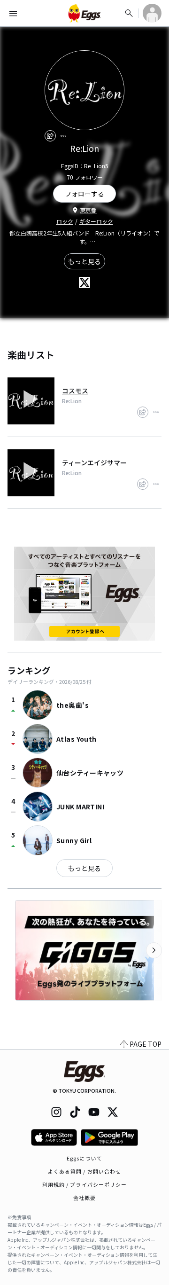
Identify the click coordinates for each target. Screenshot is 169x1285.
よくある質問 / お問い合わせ (85, 1171)
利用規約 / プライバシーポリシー (84, 1184)
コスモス (75, 390)
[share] (50, 135)
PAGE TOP (145, 1044)
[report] (63, 135)
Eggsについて (84, 1158)
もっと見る (84, 261)
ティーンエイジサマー (94, 462)
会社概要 (84, 1197)
